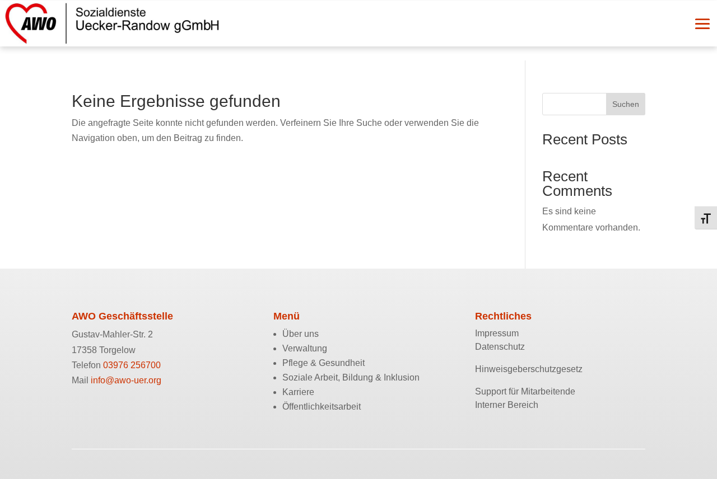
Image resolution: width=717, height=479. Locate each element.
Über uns (300, 334)
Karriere (298, 392)
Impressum (497, 333)
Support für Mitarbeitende (525, 391)
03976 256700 (132, 365)
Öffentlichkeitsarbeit (321, 406)
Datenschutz (500, 346)
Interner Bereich (506, 405)
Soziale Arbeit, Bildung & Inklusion (351, 377)
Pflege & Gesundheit (323, 363)
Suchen (625, 104)
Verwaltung (304, 348)
